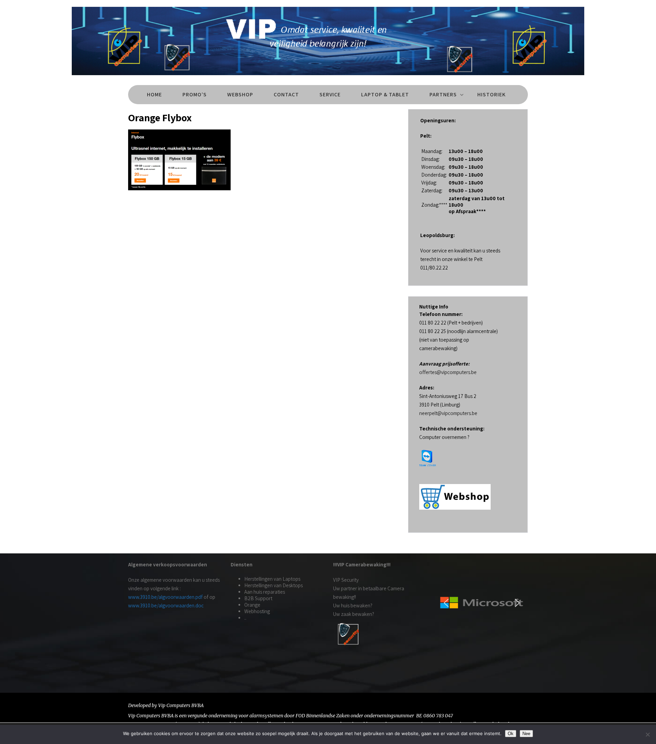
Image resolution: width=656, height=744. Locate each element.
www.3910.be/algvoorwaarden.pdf (165, 597)
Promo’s (194, 94)
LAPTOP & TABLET (385, 94)
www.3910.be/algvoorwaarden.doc (166, 605)
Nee (526, 733)
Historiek (491, 94)
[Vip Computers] (328, 76)
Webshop (240, 94)
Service (330, 94)
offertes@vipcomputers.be (448, 372)
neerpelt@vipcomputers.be (448, 413)
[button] (446, 602)
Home (154, 94)
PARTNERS (443, 94)
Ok (511, 733)
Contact (286, 94)
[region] (482, 603)
